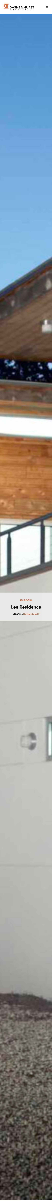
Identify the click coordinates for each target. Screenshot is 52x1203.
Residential (26, 600)
